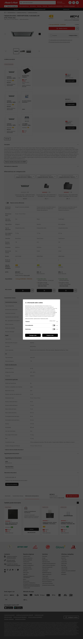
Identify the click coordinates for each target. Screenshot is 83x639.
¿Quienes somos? (37, 318)
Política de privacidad (29, 318)
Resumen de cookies (44, 318)
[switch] (53, 325)
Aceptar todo (50, 335)
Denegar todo (33, 335)
